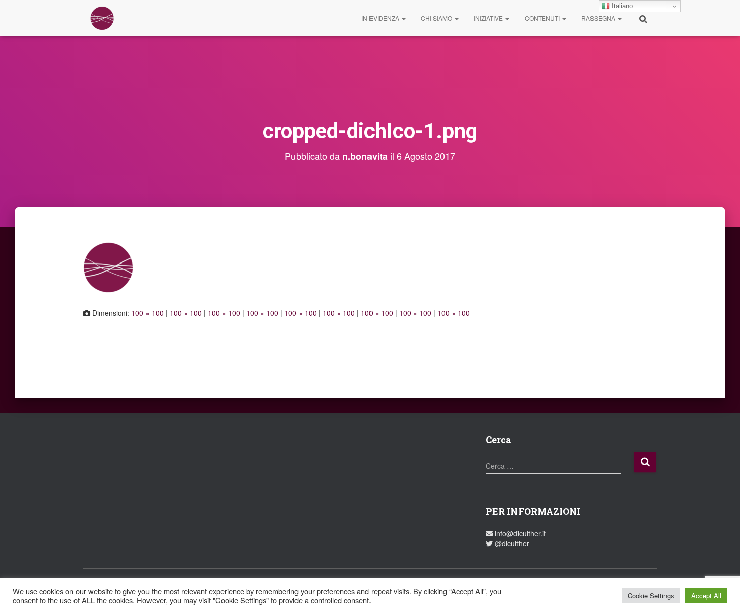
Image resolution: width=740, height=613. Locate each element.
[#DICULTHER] (102, 18)
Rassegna (599, 18)
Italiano (621, 6)
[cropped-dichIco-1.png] (108, 266)
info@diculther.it (519, 533)
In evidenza (381, 18)
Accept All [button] (706, 595)
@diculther (511, 543)
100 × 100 (147, 313)
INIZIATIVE (489, 18)
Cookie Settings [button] (651, 595)
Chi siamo (437, 18)
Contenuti (543, 18)
